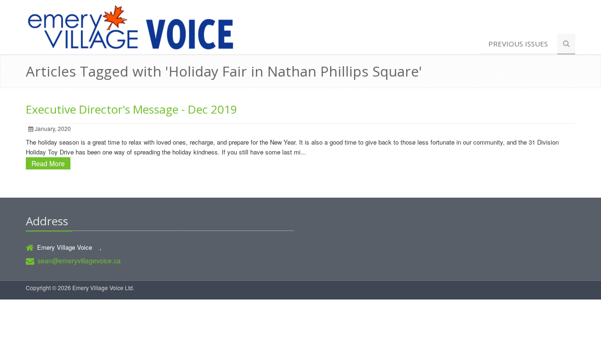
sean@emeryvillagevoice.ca (79, 260)
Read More (48, 163)
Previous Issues (518, 43)
